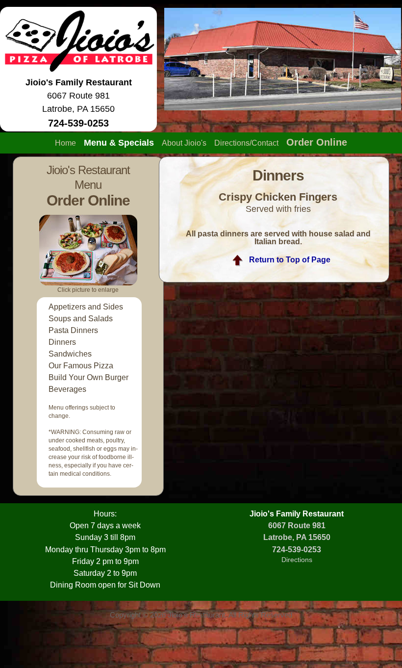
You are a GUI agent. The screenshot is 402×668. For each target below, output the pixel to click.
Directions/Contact (246, 143)
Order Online (316, 142)
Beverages (67, 389)
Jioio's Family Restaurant (78, 82)
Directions (296, 560)
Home (65, 143)
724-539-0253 (296, 549)
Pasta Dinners (73, 330)
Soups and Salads (81, 318)
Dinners (62, 342)
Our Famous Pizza (81, 365)
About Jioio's (184, 143)
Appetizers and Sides (86, 307)
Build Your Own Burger (88, 377)
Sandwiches (70, 354)
